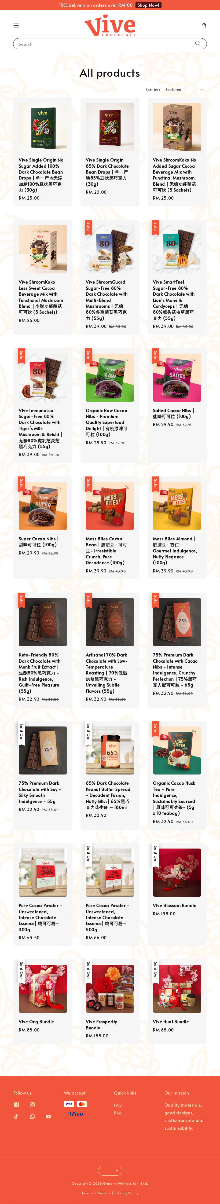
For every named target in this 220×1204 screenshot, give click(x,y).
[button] (16, 25)
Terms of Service (96, 1193)
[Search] (198, 43)
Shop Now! (148, 5)
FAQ (118, 1105)
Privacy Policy (126, 1193)
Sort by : (153, 89)
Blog (118, 1112)
